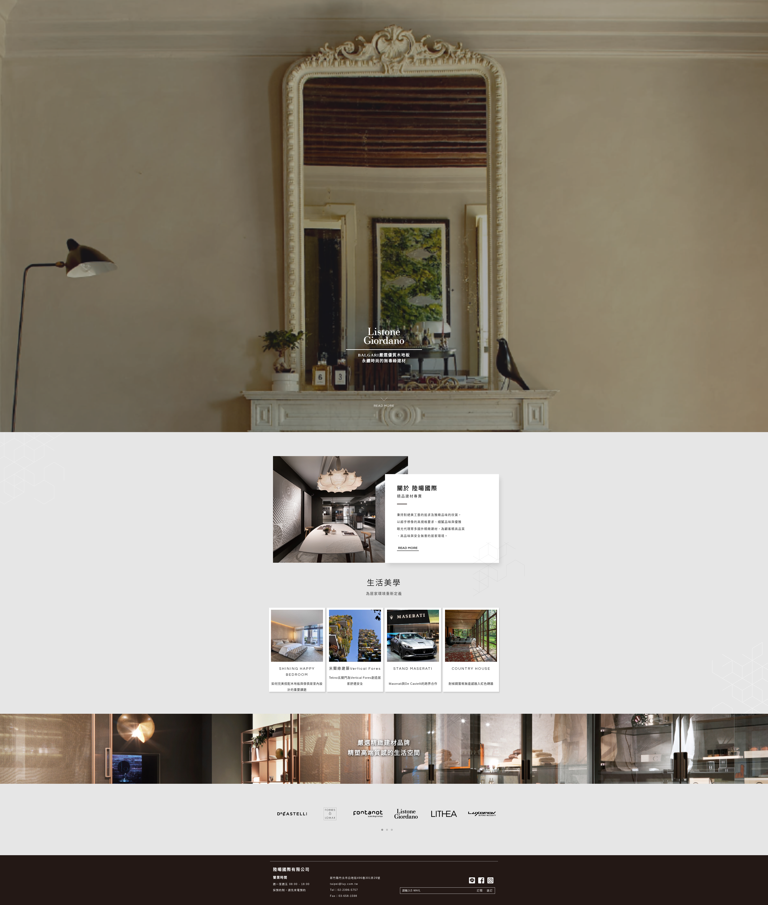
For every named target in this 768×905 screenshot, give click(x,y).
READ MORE (384, 878)
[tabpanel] (384, 452)
